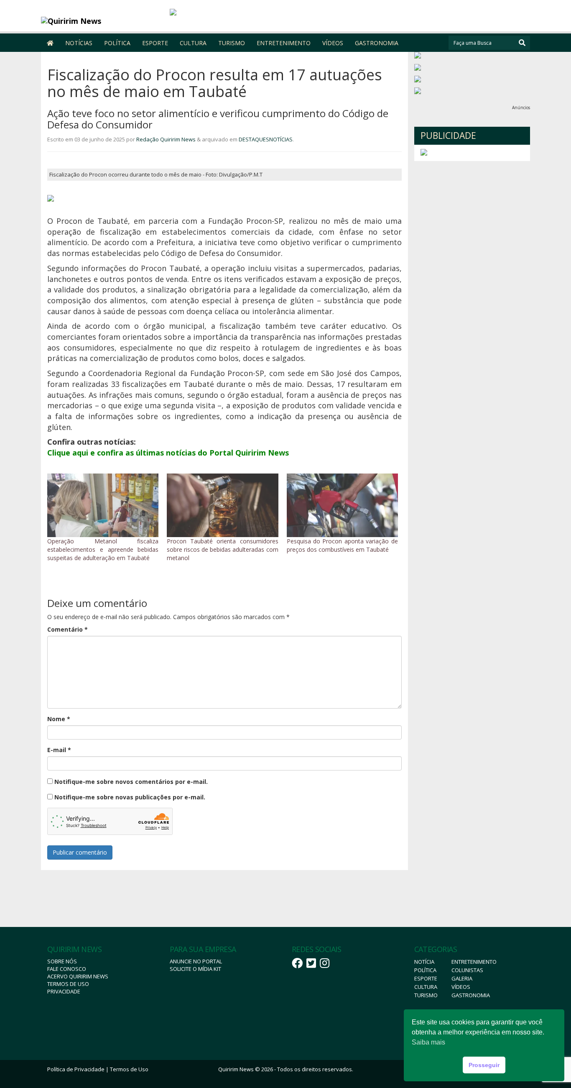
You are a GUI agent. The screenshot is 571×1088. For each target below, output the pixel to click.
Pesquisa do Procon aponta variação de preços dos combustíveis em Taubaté (342, 545)
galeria (461, 978)
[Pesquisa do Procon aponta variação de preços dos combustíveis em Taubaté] (342, 505)
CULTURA (193, 43)
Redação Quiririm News (166, 139)
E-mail (59, 750)
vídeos (460, 987)
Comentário (67, 629)
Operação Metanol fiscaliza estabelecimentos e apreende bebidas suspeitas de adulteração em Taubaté (102, 549)
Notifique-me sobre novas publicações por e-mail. (129, 797)
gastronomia (470, 995)
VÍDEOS (332, 43)
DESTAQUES (254, 139)
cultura (425, 987)
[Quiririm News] (102, 20)
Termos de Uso (68, 984)
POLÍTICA (117, 43)
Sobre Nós (62, 961)
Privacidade (63, 991)
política (425, 970)
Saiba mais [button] (428, 1042)
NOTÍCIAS (78, 43)
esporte (425, 978)
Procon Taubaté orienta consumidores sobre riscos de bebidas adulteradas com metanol (222, 549)
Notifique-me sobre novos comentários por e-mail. (131, 782)
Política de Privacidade (76, 1069)
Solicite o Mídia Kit (195, 969)
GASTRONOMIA (376, 43)
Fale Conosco (66, 969)
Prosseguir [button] (484, 1065)
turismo (426, 995)
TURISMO (231, 43)
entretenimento (474, 961)
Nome (58, 719)
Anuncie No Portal (196, 961)
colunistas (467, 970)
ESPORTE (155, 43)
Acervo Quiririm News (77, 976)
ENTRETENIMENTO (284, 43)
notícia (424, 961)
